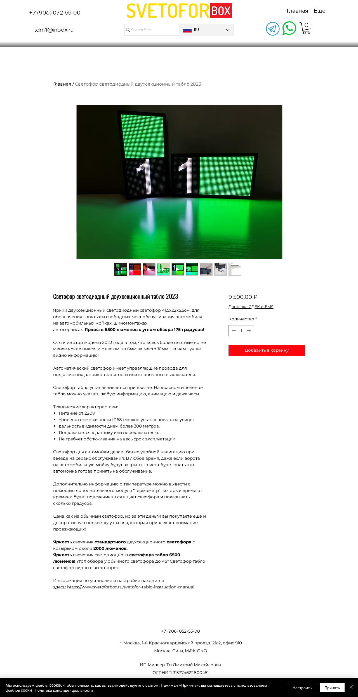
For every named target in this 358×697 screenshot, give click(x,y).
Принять (332, 687)
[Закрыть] (351, 687)
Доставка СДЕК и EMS (251, 306)
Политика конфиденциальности (64, 690)
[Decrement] (233, 330)
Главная (62, 84)
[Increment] (249, 330)
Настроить (302, 687)
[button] (307, 28)
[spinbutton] (241, 330)
